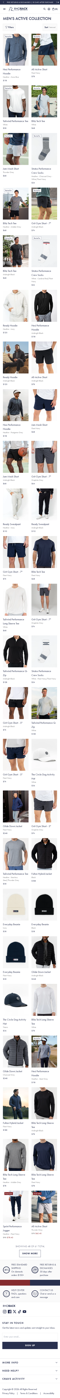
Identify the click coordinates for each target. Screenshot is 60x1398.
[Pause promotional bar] (58, 2)
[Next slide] (56, 2)
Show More (30, 1253)
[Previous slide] (3, 2)
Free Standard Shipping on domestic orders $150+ (30, 2)
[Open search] (44, 9)
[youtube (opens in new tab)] (24, 1311)
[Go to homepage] (18, 9)
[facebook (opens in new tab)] (9, 1311)
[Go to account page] (48, 9)
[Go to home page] (30, 1306)
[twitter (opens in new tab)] (14, 1311)
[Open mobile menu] (4, 9)
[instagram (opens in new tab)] (4, 1311)
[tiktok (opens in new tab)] (19, 1311)
